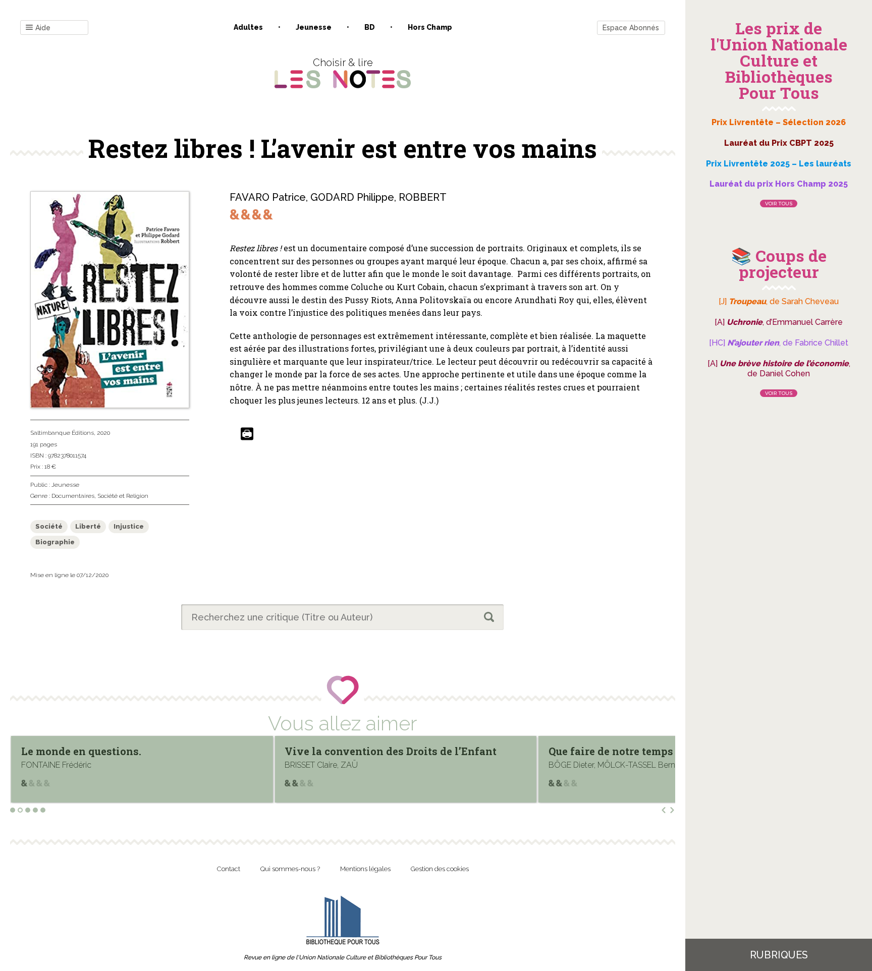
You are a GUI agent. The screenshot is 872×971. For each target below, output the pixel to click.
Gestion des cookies (440, 869)
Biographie (55, 542)
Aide (42, 28)
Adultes (248, 27)
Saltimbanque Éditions (62, 432)
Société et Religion (122, 495)
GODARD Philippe (352, 197)
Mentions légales (365, 869)
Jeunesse (314, 27)
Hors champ (430, 27)
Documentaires (72, 495)
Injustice (129, 526)
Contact (228, 869)
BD (369, 27)
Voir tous (778, 203)
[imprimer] (247, 434)
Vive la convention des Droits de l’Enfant (127, 751)
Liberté (88, 526)
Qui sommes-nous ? (290, 869)
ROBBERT (423, 197)
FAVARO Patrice (268, 197)
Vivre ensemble (589, 751)
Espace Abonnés (631, 28)
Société (49, 526)
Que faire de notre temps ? (351, 751)
